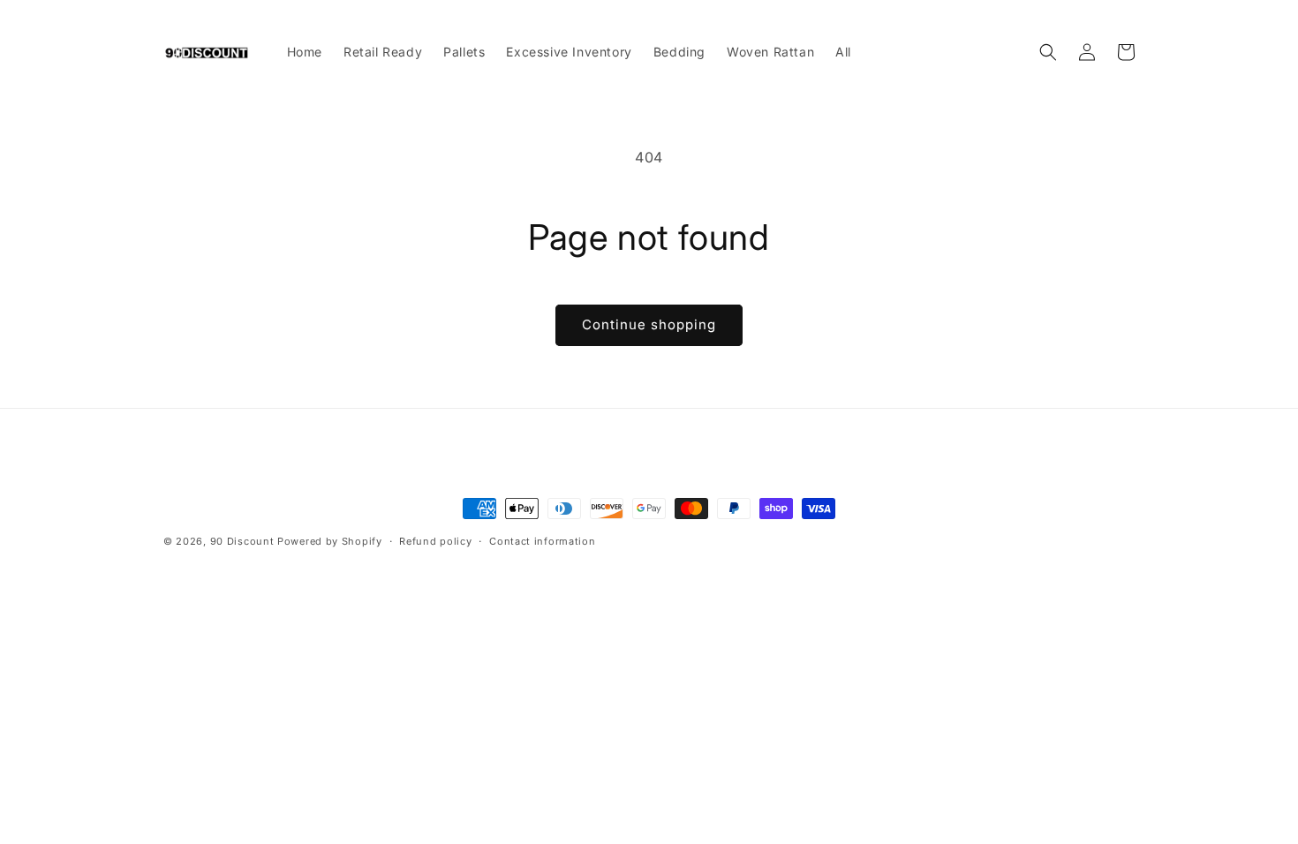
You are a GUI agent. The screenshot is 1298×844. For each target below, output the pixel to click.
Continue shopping (649, 324)
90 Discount (243, 541)
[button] (1048, 52)
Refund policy (435, 541)
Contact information (542, 541)
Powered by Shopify (329, 541)
